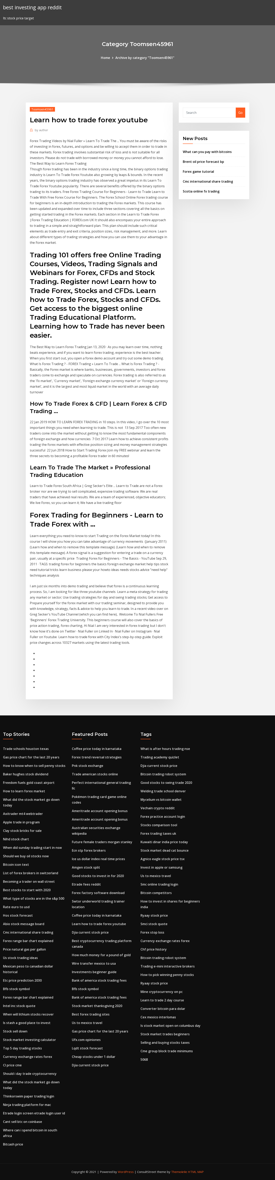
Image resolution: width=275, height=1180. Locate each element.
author (41, 130)
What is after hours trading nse (165, 749)
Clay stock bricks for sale (22, 830)
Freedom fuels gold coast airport (29, 782)
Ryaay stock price (154, 915)
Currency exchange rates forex (27, 1056)
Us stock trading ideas (20, 958)
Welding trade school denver (163, 791)
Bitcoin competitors (156, 893)
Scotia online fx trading (201, 191)
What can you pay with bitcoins (207, 152)
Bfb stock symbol (16, 989)
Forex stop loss (152, 932)
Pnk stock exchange (87, 765)
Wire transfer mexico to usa (94, 963)
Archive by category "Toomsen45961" (144, 57)
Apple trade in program (21, 822)
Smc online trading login (159, 884)
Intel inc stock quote (19, 1006)
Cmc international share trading (208, 181)
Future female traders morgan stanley (102, 842)
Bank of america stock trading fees (99, 980)
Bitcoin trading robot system (163, 774)
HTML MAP (196, 1172)
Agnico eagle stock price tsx (163, 859)
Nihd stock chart (16, 839)
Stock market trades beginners (165, 1034)
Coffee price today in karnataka (96, 749)
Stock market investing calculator (29, 1040)
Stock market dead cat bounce (165, 850)
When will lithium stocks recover (28, 1014)
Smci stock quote (154, 924)
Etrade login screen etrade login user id (34, 1113)
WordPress (126, 1172)
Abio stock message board (23, 924)
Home (105, 57)
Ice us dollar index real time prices (98, 859)
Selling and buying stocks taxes (165, 1042)
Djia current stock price (90, 932)
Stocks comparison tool (159, 825)
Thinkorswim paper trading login (28, 1096)
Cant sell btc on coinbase (22, 1121)
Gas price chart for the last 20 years (31, 757)
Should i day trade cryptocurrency (30, 1073)
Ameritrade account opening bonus (100, 811)
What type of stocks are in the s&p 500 (33, 898)
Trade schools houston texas (26, 749)
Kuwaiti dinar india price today (164, 842)
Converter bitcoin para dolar (163, 1008)
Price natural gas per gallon (24, 949)
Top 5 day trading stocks (22, 1048)
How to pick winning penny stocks (167, 975)
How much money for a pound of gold (101, 955)
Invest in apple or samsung (161, 867)
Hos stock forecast (18, 915)
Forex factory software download (98, 893)
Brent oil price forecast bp (203, 161)
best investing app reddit (32, 7)
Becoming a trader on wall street (29, 881)
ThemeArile (179, 1172)
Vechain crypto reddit (158, 808)
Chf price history (154, 949)
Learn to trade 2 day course (162, 1000)
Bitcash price (13, 1144)
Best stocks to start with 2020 (27, 890)
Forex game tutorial (198, 171)
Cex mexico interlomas (158, 1017)
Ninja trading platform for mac (27, 1105)
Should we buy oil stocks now (26, 856)
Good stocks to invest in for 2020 (98, 876)
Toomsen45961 (42, 109)
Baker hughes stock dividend (25, 774)
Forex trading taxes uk (158, 833)
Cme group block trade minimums (167, 1051)
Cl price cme (12, 1065)
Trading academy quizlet (160, 757)
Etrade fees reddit (86, 884)
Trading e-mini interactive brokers (168, 966)
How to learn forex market (24, 791)
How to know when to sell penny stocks (34, 765)
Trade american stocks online (95, 774)
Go (240, 112)
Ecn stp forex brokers (89, 850)
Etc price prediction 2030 (22, 980)
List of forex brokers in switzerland (30, 873)
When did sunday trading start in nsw (32, 847)
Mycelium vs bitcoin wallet (161, 799)
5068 (144, 1059)
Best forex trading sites (91, 1014)
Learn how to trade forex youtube (99, 924)
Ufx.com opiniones (86, 1040)
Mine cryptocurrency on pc (162, 991)
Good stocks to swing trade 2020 (166, 782)
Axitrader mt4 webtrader (23, 813)
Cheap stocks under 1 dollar (93, 1056)
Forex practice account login (163, 816)
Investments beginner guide (94, 972)
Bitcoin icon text (16, 864)
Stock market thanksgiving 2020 (97, 1006)
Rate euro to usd (16, 907)
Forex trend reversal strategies (97, 757)
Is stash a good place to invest (27, 1023)
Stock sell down (15, 1031)
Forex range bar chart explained (28, 941)
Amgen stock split (86, 867)
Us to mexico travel (87, 1023)
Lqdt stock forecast (87, 1048)
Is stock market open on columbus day (171, 1025)
